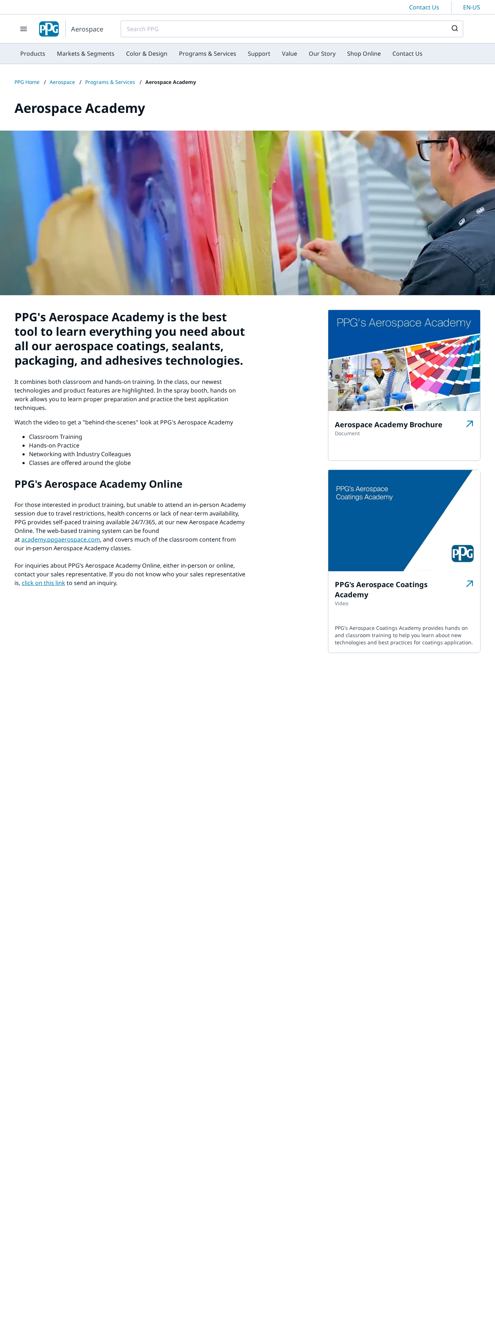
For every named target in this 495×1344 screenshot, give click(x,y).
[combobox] (292, 29)
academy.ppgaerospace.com (60, 539)
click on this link (43, 583)
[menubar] (221, 53)
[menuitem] (32, 53)
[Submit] (454, 29)
